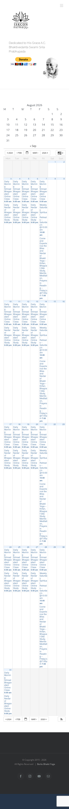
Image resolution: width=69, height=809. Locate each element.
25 (19, 547)
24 (10, 547)
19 (28, 424)
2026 (44, 152)
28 (46, 547)
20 (37, 424)
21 (46, 424)
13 (37, 301)
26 (28, 547)
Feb (19, 152)
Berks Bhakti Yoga (46, 764)
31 (10, 669)
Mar (35, 152)
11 (19, 301)
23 (63, 424)
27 (37, 547)
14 (46, 301)
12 (28, 301)
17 (10, 424)
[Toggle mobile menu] (62, 5)
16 (63, 301)
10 (10, 301)
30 (63, 547)
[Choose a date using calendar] (27, 152)
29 (55, 547)
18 (19, 424)
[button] (61, 719)
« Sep (33, 146)
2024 (10, 152)
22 (55, 424)
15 (55, 301)
